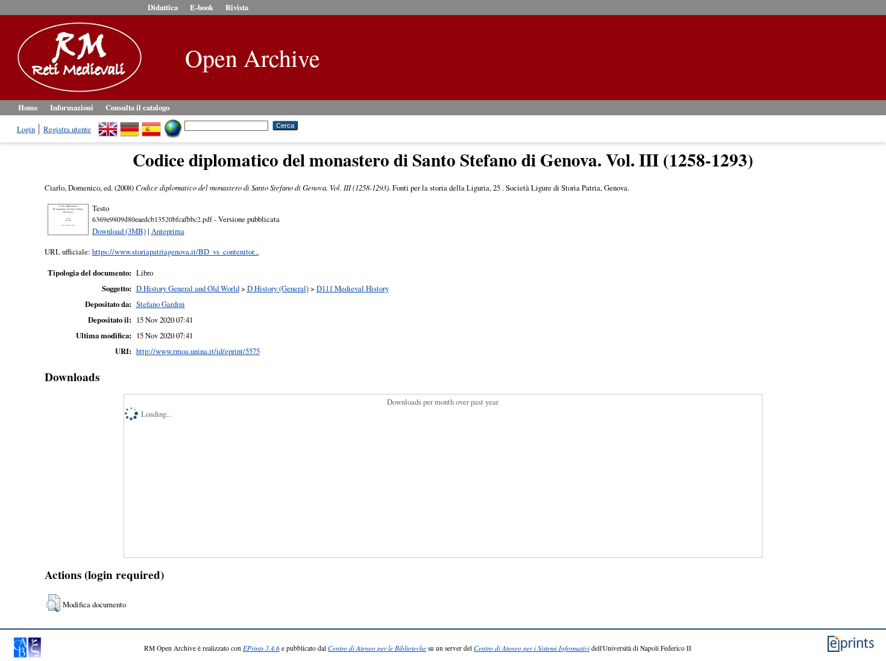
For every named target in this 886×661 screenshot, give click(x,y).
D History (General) (278, 288)
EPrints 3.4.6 (261, 648)
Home (28, 107)
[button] (53, 603)
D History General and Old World (187, 288)
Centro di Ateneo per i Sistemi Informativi (531, 648)
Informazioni (71, 107)
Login (26, 129)
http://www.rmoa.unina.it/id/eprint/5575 (198, 351)
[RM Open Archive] (76, 92)
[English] (108, 124)
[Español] (151, 124)
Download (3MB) (119, 231)
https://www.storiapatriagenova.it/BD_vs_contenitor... (175, 251)
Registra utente (67, 129)
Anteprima (167, 231)
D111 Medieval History (352, 288)
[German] (129, 124)
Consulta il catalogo (137, 107)
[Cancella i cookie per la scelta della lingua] (173, 124)
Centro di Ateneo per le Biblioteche (377, 648)
